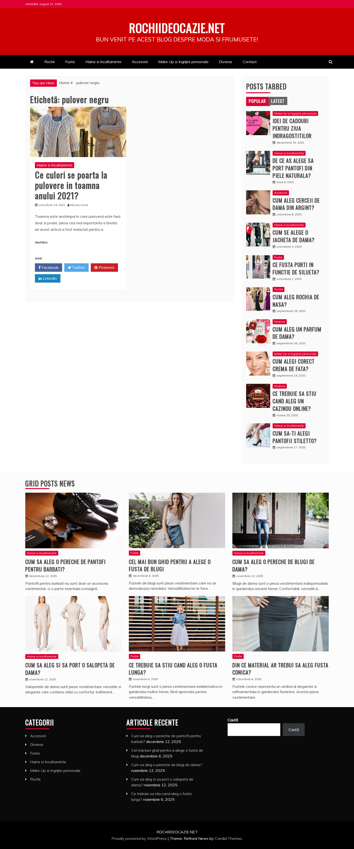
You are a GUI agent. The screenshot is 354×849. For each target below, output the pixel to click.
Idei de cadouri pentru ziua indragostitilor (292, 128)
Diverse (225, 61)
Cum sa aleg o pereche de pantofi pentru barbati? (65, 565)
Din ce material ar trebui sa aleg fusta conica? (280, 668)
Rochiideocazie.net (177, 27)
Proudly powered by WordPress (139, 838)
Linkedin (49, 278)
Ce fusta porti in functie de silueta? (296, 268)
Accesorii (140, 61)
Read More (41, 242)
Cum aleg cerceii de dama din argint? (296, 204)
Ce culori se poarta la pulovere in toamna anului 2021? (71, 185)
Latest (278, 101)
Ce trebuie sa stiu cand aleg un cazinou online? (294, 401)
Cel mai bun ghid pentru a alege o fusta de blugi (170, 565)
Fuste (70, 61)
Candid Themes (228, 838)
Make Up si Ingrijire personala (183, 61)
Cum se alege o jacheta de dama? (294, 236)
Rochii (49, 61)
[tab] (257, 101)
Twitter (78, 267)
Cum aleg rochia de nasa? (296, 300)
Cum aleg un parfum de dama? (297, 332)
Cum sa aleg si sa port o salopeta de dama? (70, 668)
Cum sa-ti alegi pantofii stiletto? (295, 436)
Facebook (50, 267)
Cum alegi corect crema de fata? (294, 364)
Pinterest (106, 267)
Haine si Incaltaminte (103, 61)
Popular (257, 101)
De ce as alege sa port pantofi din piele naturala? (293, 168)
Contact (250, 61)
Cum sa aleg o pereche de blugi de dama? (273, 565)
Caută (233, 719)
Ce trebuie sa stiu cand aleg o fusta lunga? (173, 668)
